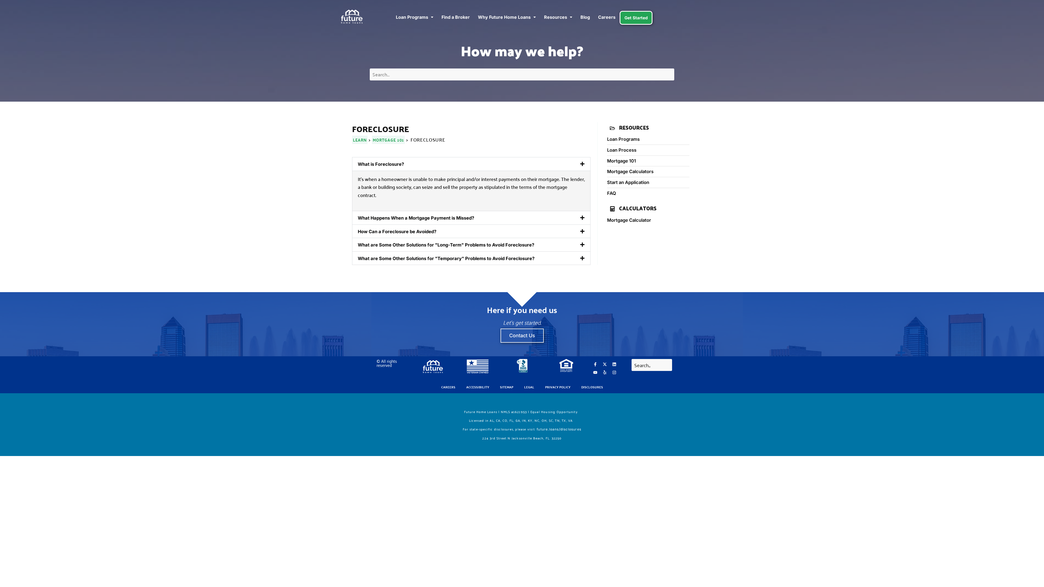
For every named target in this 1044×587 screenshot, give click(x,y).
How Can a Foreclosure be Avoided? (397, 231)
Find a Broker (456, 17)
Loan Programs (412, 17)
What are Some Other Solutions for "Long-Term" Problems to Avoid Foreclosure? (446, 245)
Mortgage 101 (388, 140)
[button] (471, 164)
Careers (607, 17)
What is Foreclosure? (381, 164)
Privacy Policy (557, 387)
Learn (360, 140)
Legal (529, 387)
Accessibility (477, 387)
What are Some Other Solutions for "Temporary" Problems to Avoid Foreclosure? (446, 258)
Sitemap (506, 387)
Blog (585, 17)
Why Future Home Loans (504, 17)
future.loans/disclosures (559, 429)
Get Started (636, 17)
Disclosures (592, 387)
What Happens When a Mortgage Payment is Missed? (416, 218)
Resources (555, 17)
